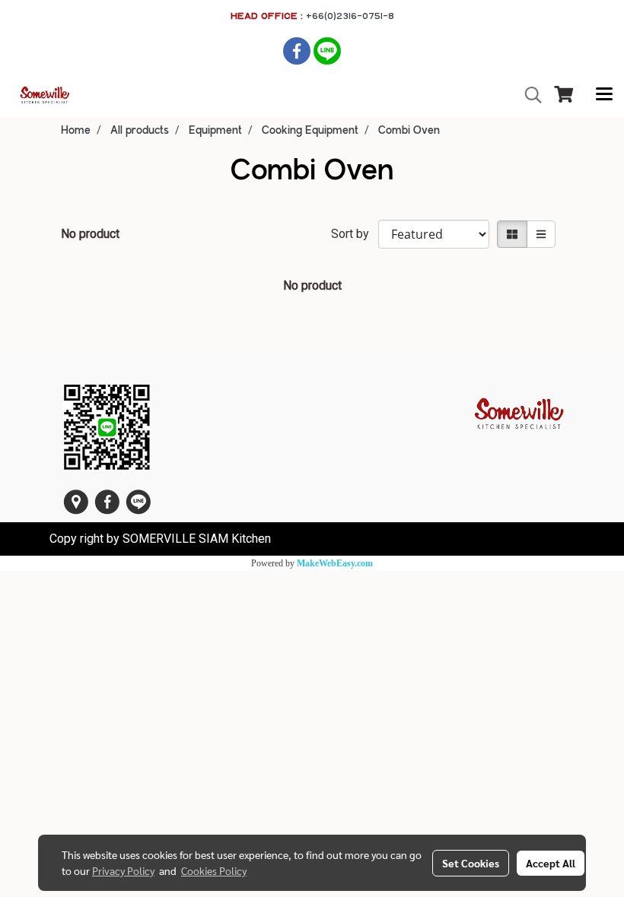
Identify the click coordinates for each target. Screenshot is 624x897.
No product (90, 234)
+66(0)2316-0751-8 (350, 15)
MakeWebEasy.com (335, 563)
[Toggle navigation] (604, 95)
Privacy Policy (123, 870)
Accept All (550, 863)
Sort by (354, 234)
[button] (528, 95)
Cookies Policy (214, 870)
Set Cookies (470, 863)
